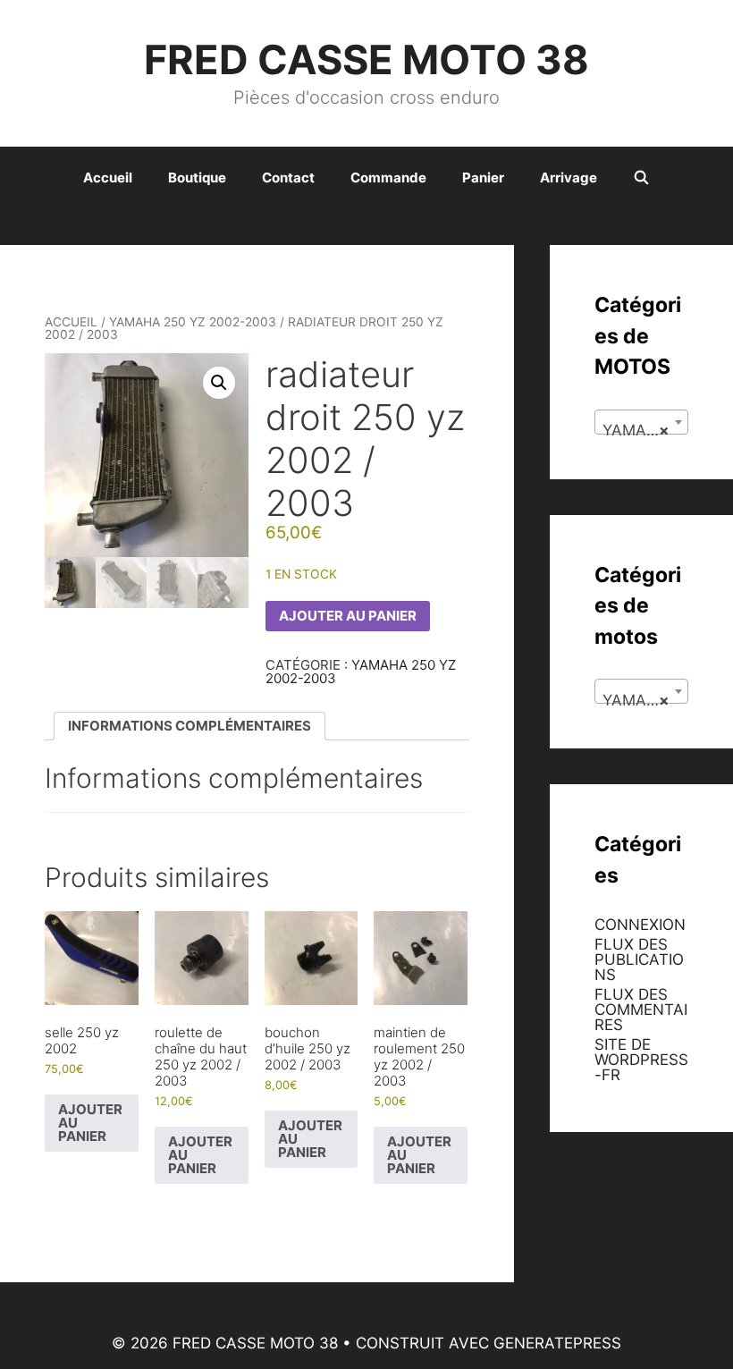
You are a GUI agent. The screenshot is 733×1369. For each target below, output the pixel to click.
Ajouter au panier (348, 615)
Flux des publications (639, 959)
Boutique (197, 177)
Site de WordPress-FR (641, 1059)
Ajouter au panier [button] (90, 1123)
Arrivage (568, 177)
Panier (483, 177)
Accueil (107, 177)
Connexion (640, 925)
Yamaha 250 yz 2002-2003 (192, 322)
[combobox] (641, 422)
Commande (388, 177)
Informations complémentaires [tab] (189, 725)
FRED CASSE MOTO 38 (366, 59)
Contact (288, 177)
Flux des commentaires (640, 1009)
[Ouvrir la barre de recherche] (641, 178)
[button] (219, 383)
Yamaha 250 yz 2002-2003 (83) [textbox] (644, 430)
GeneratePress (557, 1343)
